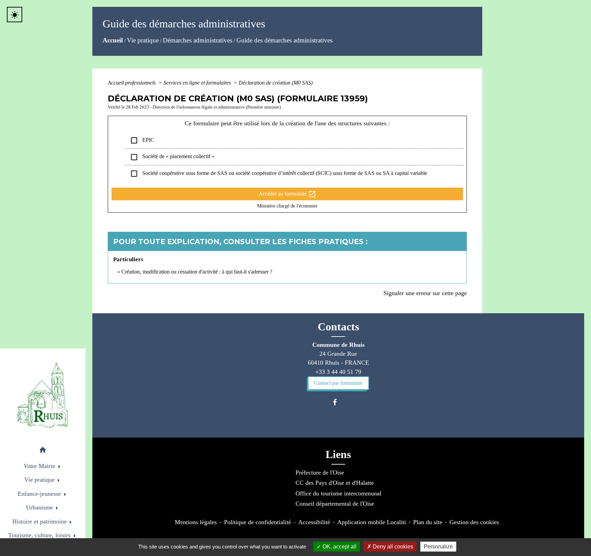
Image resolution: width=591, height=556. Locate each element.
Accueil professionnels (132, 83)
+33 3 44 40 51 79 (338, 371)
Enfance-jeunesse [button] (40, 493)
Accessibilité (314, 522)
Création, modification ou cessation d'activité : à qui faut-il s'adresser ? (196, 272)
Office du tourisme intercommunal (338, 493)
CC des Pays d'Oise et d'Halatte (335, 482)
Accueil (113, 40)
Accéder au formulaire (287, 194)
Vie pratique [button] (40, 479)
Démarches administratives (197, 40)
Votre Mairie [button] (40, 466)
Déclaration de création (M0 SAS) (276, 83)
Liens (338, 454)
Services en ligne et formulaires (197, 83)
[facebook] (338, 402)
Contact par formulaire (338, 383)
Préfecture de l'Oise (320, 472)
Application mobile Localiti (371, 522)
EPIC (142, 140)
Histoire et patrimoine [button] (40, 521)
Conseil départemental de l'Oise (335, 503)
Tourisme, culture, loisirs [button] (40, 535)
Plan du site (427, 522)
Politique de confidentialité (257, 522)
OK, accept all (338, 546)
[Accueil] (42, 395)
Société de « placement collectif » (172, 157)
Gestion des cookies (474, 522)
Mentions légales (196, 522)
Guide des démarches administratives (284, 40)
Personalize (438, 546)
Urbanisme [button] (40, 507)
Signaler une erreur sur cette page (425, 293)
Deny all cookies (392, 546)
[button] (42, 451)
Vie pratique (143, 40)
